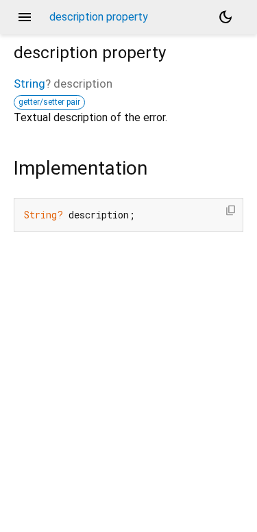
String (29, 83)
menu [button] (24, 17)
